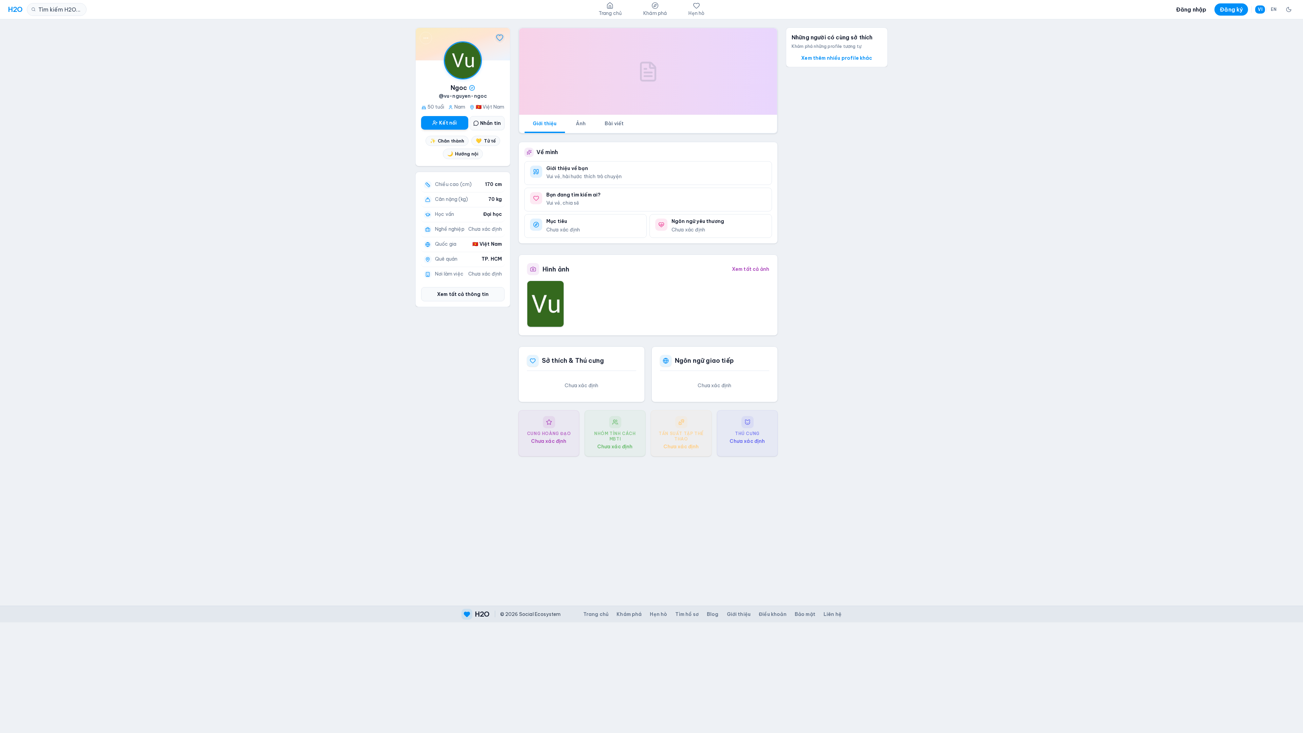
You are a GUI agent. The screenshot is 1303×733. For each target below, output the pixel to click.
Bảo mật (805, 614)
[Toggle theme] (1289, 9)
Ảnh (581, 123)
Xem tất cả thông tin (463, 294)
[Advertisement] (648, 525)
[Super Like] (500, 38)
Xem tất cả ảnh (750, 269)
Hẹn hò (658, 614)
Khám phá (629, 614)
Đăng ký (1231, 9)
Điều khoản (773, 614)
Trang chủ (595, 614)
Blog (713, 614)
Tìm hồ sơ (686, 614)
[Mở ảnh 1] (545, 304)
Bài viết (614, 123)
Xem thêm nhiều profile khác (836, 58)
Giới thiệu (545, 123)
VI (1260, 9)
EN (1274, 9)
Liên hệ (833, 614)
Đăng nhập (1191, 9)
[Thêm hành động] (426, 38)
